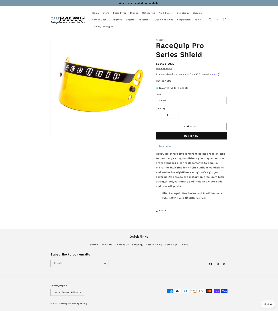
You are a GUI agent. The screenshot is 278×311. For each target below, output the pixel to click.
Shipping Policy (164, 68)
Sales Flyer (172, 244)
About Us (106, 244)
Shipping (137, 244)
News (185, 244)
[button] (166, 12)
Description (164, 146)
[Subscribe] (104, 263)
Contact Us (122, 244)
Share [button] (162, 210)
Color (159, 94)
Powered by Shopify (78, 303)
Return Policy (154, 244)
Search (94, 244)
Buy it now (191, 135)
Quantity (160, 108)
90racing (63, 303)
